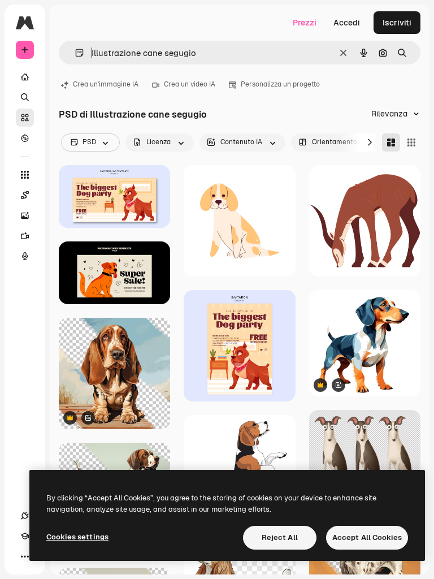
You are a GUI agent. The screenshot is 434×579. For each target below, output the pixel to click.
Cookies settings (77, 537)
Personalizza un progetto (280, 84)
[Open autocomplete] (74, 53)
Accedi (346, 23)
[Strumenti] (25, 175)
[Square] (411, 142)
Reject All (280, 537)
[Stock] (25, 118)
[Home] (25, 77)
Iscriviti (397, 23)
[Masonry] (391, 142)
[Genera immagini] (25, 215)
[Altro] (25, 556)
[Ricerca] (25, 97)
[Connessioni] (25, 516)
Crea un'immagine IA (105, 84)
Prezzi (304, 23)
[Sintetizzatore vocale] (25, 256)
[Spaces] (25, 195)
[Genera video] (25, 236)
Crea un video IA (189, 84)
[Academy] (25, 536)
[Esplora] (25, 138)
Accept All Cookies (367, 537)
